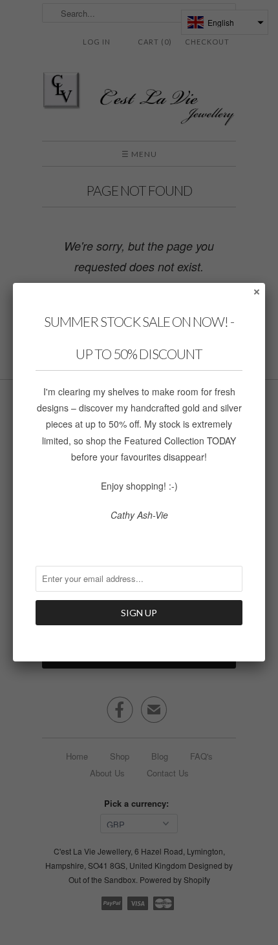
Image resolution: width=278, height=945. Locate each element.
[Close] (256, 291)
